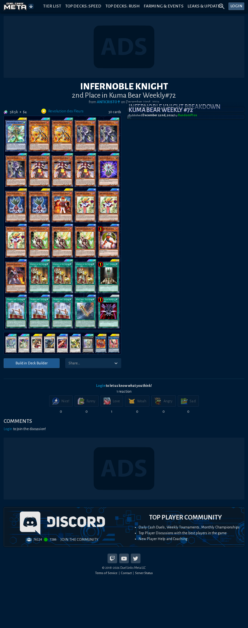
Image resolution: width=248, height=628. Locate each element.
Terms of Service (106, 573)
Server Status (144, 573)
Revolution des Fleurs (66, 111)
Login (100, 386)
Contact (126, 573)
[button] (185, 117)
